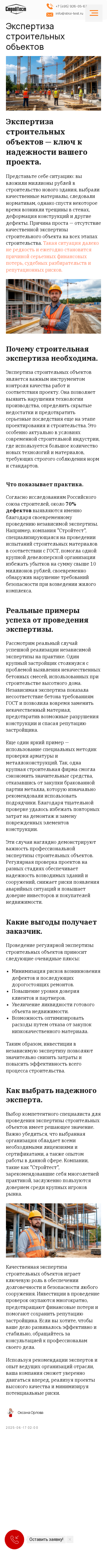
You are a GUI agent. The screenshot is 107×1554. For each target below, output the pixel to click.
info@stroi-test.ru (69, 13)
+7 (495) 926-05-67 (71, 6)
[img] (17, 11)
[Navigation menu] (94, 13)
